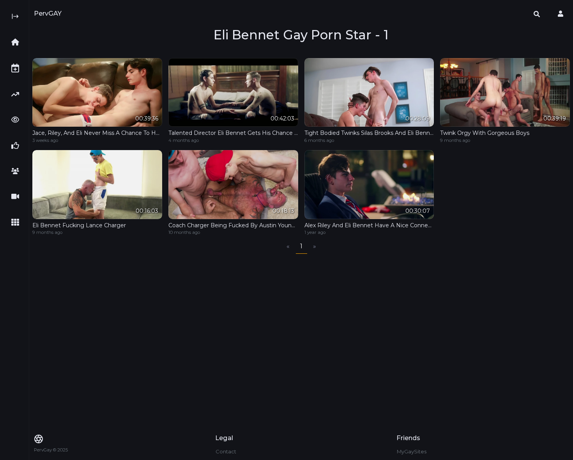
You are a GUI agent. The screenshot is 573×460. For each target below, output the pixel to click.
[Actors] (17, 171)
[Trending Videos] (17, 94)
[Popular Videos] (17, 119)
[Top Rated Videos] (17, 145)
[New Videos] (17, 68)
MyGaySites (411, 451)
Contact (226, 451)
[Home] (17, 42)
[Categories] (17, 222)
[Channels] (17, 196)
